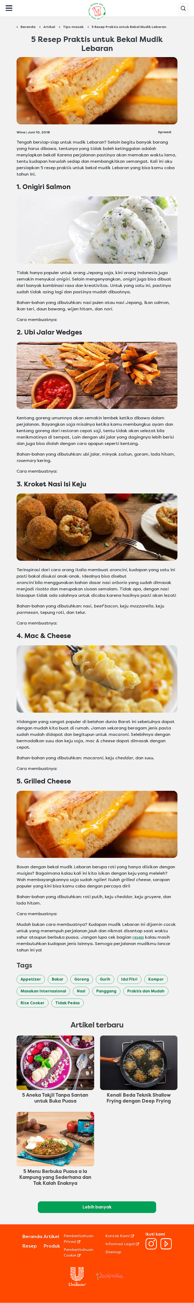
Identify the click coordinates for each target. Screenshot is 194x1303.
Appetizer (31, 979)
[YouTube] (166, 1248)
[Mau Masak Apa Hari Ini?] (183, 8)
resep (138, 937)
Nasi (81, 991)
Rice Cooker (32, 1003)
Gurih (105, 979)
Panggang (106, 991)
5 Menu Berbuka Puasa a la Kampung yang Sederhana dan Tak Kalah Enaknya (55, 1177)
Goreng (81, 979)
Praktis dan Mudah (145, 991)
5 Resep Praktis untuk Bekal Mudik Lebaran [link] (129, 27)
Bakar (57, 979)
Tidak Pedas (67, 1003)
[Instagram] (151, 1248)
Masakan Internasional (43, 991)
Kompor (156, 979)
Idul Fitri (129, 979)
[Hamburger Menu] (9, 7)
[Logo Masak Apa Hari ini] (97, 20)
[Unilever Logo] (77, 1284)
